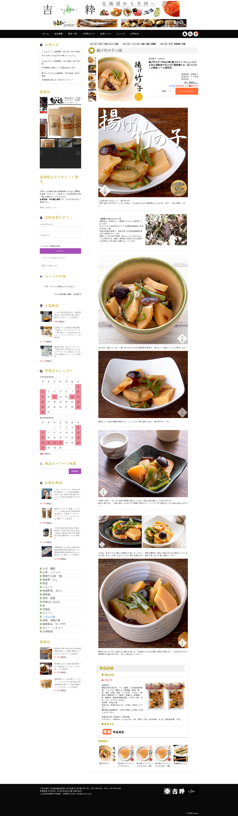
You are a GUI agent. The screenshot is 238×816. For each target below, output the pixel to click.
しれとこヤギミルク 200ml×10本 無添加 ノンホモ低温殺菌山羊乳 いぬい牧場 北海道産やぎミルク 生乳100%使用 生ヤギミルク (67, 494)
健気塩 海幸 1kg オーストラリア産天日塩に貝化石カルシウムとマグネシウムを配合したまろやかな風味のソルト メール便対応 (67, 352)
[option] (92, 60)
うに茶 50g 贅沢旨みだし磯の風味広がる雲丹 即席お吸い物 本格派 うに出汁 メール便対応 (67, 314)
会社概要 (58, 34)
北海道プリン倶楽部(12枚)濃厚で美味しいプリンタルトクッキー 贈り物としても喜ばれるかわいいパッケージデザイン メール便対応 (67, 333)
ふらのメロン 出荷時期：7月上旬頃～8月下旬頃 (61, 62)
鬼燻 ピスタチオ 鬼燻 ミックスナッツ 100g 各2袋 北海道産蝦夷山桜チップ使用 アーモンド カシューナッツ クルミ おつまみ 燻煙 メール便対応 (67, 514)
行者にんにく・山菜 (111, 44)
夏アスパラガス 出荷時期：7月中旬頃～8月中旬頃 (61, 74)
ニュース (120, 34)
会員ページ (105, 34)
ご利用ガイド (88, 34)
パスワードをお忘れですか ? (53, 258)
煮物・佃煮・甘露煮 (148, 44)
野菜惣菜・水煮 (179, 44)
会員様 (172, 86)
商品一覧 (72, 34)
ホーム (45, 34)
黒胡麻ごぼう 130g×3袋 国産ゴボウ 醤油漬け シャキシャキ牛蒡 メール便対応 (67, 666)
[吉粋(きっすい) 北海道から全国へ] (111, 15)
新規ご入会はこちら (48, 207)
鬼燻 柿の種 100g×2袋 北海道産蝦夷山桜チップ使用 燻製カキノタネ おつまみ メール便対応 (67, 651)
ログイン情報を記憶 (51, 246)
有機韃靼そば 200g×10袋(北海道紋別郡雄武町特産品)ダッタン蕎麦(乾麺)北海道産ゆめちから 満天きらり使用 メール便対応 (67, 551)
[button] (60, 117)
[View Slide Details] (84, 23)
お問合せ (134, 34)
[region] (60, 132)
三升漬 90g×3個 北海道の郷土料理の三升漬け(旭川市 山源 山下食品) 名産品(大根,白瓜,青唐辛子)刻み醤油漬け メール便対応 (67, 533)
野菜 (100, 44)
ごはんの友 (135, 44)
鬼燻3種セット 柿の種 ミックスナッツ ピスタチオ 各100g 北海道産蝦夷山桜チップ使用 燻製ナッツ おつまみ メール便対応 (67, 683)
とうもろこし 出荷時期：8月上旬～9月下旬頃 (61, 52)
